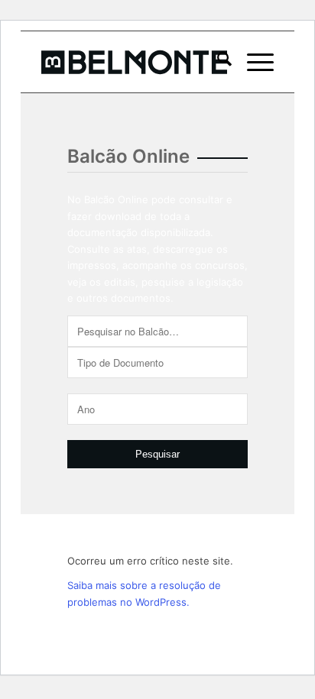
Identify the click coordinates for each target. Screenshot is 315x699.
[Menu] (253, 61)
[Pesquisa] (217, 61)
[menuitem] (217, 61)
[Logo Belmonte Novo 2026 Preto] (134, 61)
